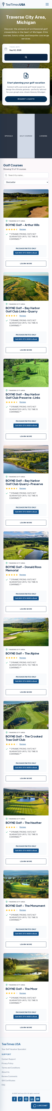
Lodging (43, 136)
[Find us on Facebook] (14, 1099)
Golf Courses (26, 136)
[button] (16, 229)
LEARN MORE (26, 264)
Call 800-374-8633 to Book (26, 253)
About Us (5, 1072)
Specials (9, 136)
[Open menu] (47, 4)
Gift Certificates (8, 1081)
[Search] (26, 57)
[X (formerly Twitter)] (20, 1099)
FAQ (3, 1085)
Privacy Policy (7, 1063)
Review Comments (9, 1076)
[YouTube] (37, 1099)
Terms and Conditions (11, 1068)
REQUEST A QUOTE (26, 99)
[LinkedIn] (32, 1099)
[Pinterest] (26, 1099)
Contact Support (9, 1059)
